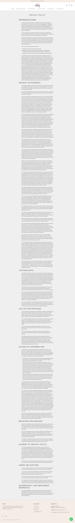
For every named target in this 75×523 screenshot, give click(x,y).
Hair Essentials (51, 8)
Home (12, 8)
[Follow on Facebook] (3, 516)
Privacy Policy (36, 506)
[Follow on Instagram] (6, 516)
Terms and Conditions (37, 511)
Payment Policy (36, 508)
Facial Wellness (41, 8)
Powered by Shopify (16, 519)
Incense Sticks (60, 8)
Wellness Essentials (21, 8)
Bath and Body (31, 8)
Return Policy (36, 509)
